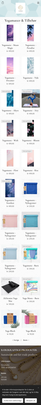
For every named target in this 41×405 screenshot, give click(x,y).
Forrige (16, 340)
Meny (38, 3)
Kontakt (4, 379)
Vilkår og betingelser (8, 367)
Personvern (5, 365)
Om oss (4, 377)
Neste (25, 340)
